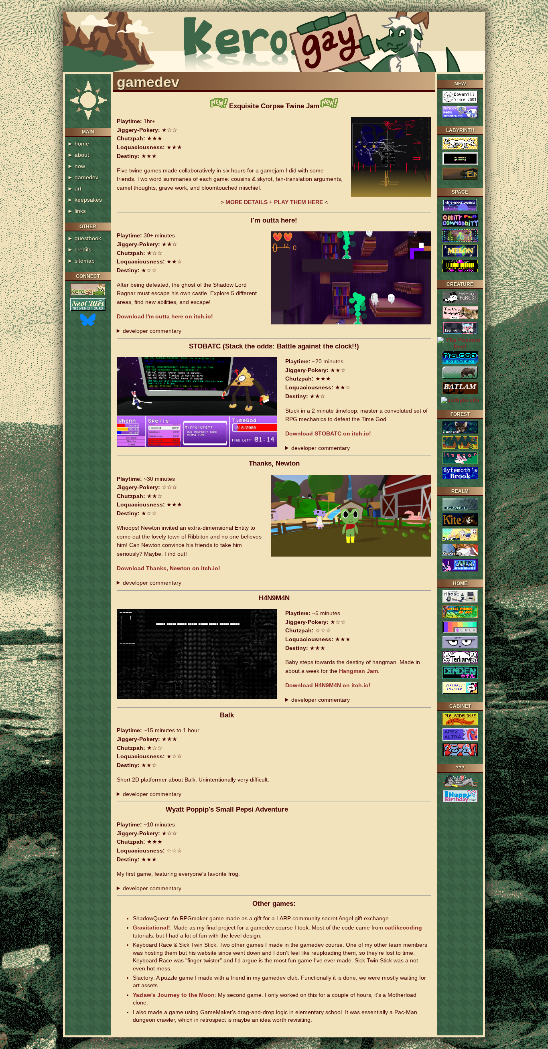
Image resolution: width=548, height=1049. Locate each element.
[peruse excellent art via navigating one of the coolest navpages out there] (460, 240)
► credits (79, 249)
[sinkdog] (460, 786)
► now (76, 166)
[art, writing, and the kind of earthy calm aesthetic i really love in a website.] (460, 463)
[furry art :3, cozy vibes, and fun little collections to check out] (460, 432)
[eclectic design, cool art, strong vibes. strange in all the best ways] (460, 754)
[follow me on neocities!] (88, 309)
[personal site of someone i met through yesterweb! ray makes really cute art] (460, 617)
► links (76, 211)
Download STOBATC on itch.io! (328, 433)
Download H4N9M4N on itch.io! (328, 685)
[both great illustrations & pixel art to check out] (460, 570)
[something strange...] (460, 163)
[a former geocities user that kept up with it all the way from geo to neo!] (460, 478)
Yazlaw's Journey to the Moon (174, 995)
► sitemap (81, 260)
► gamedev (82, 177)
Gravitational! (151, 927)
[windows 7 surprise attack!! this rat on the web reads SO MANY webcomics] (460, 693)
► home (78, 143)
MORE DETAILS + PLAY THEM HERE (275, 202)
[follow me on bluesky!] (88, 325)
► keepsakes (84, 199)
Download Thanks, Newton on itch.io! (168, 568)
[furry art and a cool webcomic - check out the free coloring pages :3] (460, 739)
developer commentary (152, 331)
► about (78, 155)
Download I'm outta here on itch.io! (165, 316)
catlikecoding (403, 927)
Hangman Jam (358, 671)
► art (74, 188)
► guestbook (84, 238)
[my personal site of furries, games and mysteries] (88, 294)
